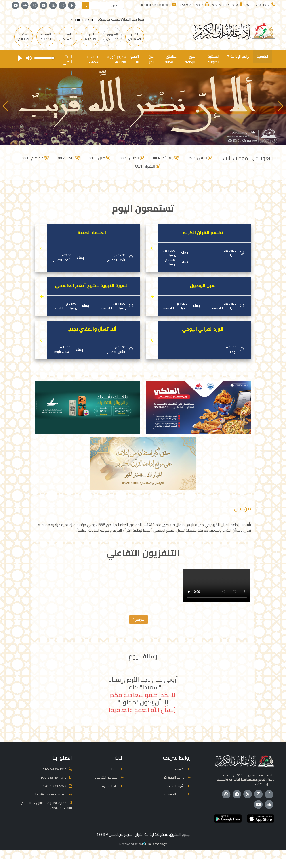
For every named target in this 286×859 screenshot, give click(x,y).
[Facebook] (71, 5)
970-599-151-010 (53, 777)
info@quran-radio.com (50, 794)
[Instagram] (62, 5)
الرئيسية (262, 56)
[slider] (44, 58)
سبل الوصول (203, 285)
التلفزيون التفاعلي (106, 777)
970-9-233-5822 (54, 786)
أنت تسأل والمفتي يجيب (91, 329)
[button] (5, 106)
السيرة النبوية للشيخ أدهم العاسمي (92, 285)
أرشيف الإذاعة (176, 786)
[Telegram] (43, 5)
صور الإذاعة (190, 59)
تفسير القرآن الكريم (203, 232)
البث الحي (112, 769)
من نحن (151, 59)
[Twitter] (53, 5)
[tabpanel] (143, 586)
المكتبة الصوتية (213, 59)
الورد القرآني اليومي (202, 329)
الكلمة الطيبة (92, 232)
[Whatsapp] (34, 5)
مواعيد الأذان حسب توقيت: (121, 19)
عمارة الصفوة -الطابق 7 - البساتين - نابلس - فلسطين (45, 805)
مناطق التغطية (171, 59)
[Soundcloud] (24, 5)
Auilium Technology (153, 844)
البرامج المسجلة (174, 794)
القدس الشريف (83, 20)
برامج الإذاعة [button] (239, 56)
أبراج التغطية (110, 786)
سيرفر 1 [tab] (138, 619)
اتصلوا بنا (134, 59)
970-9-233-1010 (54, 769)
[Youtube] (15, 5)
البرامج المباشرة (174, 777)
